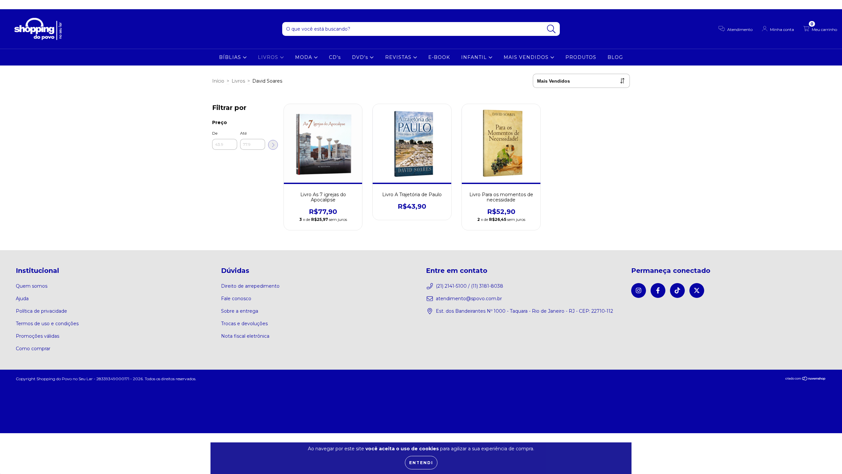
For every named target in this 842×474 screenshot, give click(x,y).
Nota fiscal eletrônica (245, 336)
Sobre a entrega (239, 311)
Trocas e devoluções (244, 324)
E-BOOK (439, 57)
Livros (238, 81)
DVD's (361, 57)
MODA (304, 57)
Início (218, 81)
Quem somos (31, 286)
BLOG (615, 57)
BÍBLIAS (231, 57)
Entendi (421, 462)
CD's (335, 57)
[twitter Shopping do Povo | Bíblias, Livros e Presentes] (39, 5)
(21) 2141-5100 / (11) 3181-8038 (469, 286)
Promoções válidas (37, 336)
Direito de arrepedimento (250, 286)
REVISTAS (399, 57)
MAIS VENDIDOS (527, 57)
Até (243, 133)
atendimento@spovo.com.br (469, 299)
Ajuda (22, 299)
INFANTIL (474, 57)
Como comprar (33, 349)
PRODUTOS (580, 57)
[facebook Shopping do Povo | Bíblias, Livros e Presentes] (20, 5)
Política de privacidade (41, 311)
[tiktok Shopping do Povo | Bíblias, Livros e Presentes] (30, 5)
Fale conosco (236, 299)
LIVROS (269, 57)
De (214, 133)
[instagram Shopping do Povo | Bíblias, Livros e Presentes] (10, 5)
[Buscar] (551, 29)
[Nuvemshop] (805, 379)
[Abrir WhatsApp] (825, 457)
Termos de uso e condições (47, 324)
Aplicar (273, 145)
